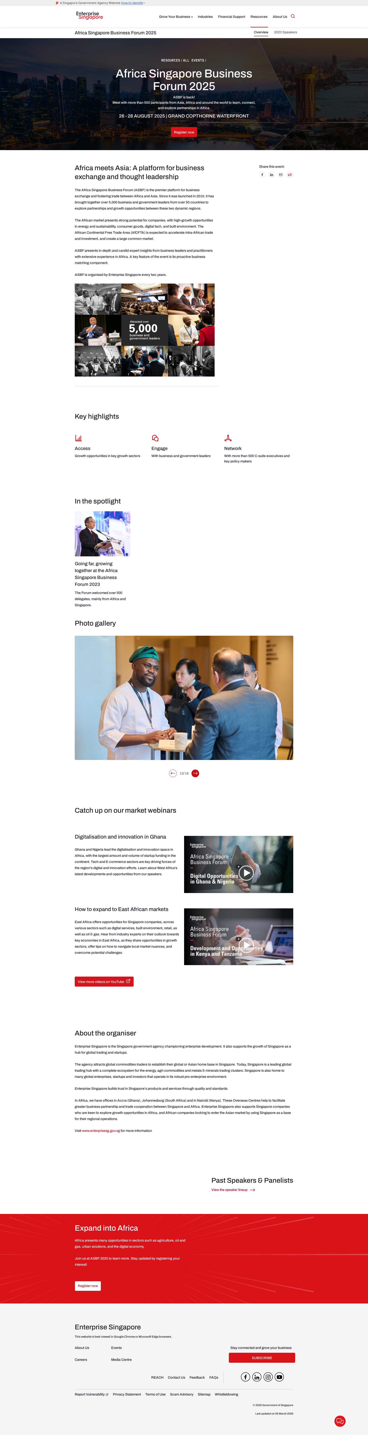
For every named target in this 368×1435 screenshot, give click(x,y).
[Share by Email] (281, 177)
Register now (184, 132)
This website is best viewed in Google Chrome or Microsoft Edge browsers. (123, 1336)
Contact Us (176, 1377)
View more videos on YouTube (101, 982)
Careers (81, 1360)
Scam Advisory (181, 1394)
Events (116, 1348)
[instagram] (268, 1378)
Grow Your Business (174, 17)
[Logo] (89, 16)
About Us (280, 17)
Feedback (197, 1377)
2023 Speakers (285, 32)
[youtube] (279, 1378)
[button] (173, 773)
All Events (193, 60)
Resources (259, 17)
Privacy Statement (127, 1394)
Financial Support (231, 17)
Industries (205, 17)
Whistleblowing (226, 1394)
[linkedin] (257, 1378)
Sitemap (204, 1394)
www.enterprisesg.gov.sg (101, 1131)
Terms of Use (155, 1394)
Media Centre (121, 1360)
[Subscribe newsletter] (290, 177)
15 (181, 773)
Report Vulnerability (90, 1394)
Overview (261, 32)
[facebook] (245, 1378)
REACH (157, 1377)
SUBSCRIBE (262, 1358)
